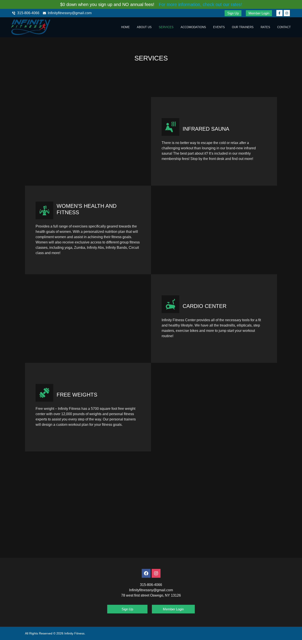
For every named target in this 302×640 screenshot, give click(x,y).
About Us (144, 27)
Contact (284, 27)
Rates (265, 27)
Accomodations (193, 27)
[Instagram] (287, 13)
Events (219, 27)
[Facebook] (146, 573)
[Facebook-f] (279, 13)
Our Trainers (243, 27)
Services (166, 27)
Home (125, 27)
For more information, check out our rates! (200, 4)
